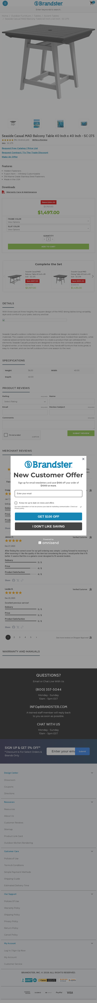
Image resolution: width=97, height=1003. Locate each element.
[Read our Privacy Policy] (80, 506)
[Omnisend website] (48, 541)
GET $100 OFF (48, 516)
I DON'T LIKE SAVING (48, 526)
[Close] (83, 459)
